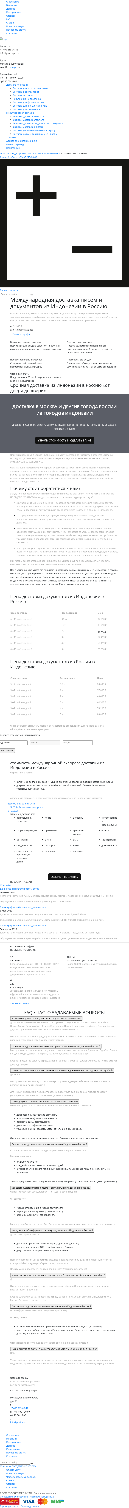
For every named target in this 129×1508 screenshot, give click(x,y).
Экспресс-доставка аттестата (28, 119)
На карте (13, 67)
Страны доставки (29, 1506)
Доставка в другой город (26, 91)
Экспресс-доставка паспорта (28, 116)
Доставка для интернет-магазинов (31, 88)
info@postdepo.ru (9, 53)
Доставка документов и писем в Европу (34, 130)
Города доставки (9, 1506)
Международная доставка (20, 112)
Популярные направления (27, 98)
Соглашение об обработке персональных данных (27, 1496)
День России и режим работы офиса (19, 888)
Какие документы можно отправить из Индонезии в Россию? (44, 1101)
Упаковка (11, 137)
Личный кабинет (9, 157)
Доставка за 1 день (23, 95)
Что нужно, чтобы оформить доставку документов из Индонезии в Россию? (52, 1230)
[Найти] (32, 294)
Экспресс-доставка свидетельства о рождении (38, 123)
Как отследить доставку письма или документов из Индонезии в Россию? (51, 1306)
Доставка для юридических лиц (30, 105)
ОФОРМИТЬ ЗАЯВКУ (64, 877)
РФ (9, 885)
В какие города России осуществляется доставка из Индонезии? (46, 1018)
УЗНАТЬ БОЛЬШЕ (19, 1003)
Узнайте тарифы (21, 334)
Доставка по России (17, 84)
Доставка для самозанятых (27, 109)
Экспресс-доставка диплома (28, 126)
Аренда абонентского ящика (21, 140)
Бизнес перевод (15, 144)
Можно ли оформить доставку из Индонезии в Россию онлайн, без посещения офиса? (58, 1275)
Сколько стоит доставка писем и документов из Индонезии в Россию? (49, 1144)
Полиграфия (13, 147)
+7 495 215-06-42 (9, 49)
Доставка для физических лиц (29, 102)
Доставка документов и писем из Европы (35, 133)
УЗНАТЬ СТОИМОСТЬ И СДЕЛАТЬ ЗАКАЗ (64, 440)
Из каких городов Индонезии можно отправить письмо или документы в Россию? (55, 1046)
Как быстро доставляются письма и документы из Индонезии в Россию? (50, 1187)
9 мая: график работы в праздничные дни (23, 907)
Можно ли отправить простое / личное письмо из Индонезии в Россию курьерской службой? (62, 1070)
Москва (4, 885)
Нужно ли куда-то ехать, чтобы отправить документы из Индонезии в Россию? (54, 1348)
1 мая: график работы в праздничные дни (23, 925)
